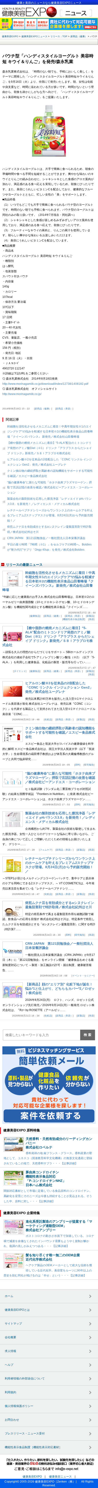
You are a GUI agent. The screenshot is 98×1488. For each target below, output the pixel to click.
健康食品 (35, 616)
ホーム (9, 1296)
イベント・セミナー (83, 975)
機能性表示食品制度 (73, 619)
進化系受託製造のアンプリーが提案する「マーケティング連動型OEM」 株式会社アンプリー (59, 1226)
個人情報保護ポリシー (19, 1406)
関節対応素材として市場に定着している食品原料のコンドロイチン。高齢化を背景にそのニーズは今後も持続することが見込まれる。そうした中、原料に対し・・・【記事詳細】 (48, 1196)
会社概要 (10, 1337)
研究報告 (89, 764)
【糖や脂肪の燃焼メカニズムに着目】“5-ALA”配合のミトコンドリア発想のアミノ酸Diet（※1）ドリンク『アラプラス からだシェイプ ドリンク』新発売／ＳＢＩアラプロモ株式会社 (49, 448)
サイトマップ (13, 1323)
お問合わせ (12, 1419)
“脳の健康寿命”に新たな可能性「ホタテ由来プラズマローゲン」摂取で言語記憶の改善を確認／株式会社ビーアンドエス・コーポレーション (50, 487)
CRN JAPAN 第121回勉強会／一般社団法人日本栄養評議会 (46, 538)
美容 (91, 619)
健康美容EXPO (32, 1476)
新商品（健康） (43, 408)
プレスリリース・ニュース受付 (25, 1433)
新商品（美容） (64, 408)
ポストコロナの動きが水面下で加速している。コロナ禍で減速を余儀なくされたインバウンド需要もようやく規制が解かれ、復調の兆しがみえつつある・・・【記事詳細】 (49, 1241)
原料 (77, 764)
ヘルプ (9, 1364)
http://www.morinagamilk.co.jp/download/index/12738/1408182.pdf (45, 384)
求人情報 (10, 1351)
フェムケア (46, 849)
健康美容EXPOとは (17, 1309)
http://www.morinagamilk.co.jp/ (21, 394)
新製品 (90, 616)
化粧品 (48, 719)
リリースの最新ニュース (24, 565)
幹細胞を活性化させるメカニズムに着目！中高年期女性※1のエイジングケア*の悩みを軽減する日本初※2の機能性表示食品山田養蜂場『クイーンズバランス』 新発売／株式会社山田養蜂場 (50, 431)
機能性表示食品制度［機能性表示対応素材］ (33, 1447)
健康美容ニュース (60, 1476)
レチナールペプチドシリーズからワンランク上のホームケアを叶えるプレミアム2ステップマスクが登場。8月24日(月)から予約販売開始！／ (50, 515)
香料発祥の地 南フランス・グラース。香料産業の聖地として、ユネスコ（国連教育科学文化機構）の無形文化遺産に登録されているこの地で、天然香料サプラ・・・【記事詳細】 (48, 1158)
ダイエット (20, 671)
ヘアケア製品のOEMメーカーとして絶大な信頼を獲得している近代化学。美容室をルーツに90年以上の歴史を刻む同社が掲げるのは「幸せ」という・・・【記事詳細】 (48, 1270)
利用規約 (10, 1392)
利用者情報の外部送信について (25, 1378)
